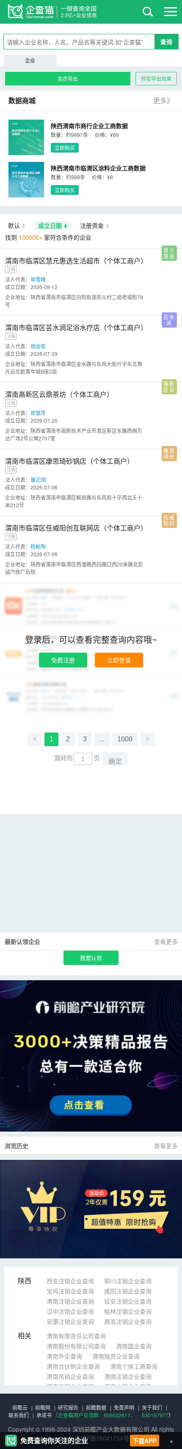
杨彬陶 (38, 546)
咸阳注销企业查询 (128, 1291)
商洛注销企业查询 (128, 1321)
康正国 (38, 479)
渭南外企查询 (64, 1356)
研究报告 (68, 1407)
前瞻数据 (96, 1407)
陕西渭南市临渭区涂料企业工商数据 (98, 168)
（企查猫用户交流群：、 (94, 1415)
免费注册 (63, 660)
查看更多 (166, 941)
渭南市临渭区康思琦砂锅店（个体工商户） (69, 461)
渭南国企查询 (134, 1346)
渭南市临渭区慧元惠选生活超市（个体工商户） (76, 260)
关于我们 (152, 1407)
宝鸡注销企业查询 (70, 1291)
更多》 (163, 100)
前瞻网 (42, 1407)
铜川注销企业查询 (128, 1281)
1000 (124, 739)
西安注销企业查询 (70, 1281)
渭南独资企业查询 (116, 1356)
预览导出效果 (156, 78)
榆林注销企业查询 (128, 1311)
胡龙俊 (38, 346)
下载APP (144, 1440)
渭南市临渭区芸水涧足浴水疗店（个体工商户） (76, 327)
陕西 (24, 1280)
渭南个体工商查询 (133, 1366)
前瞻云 (20, 1407)
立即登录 (119, 660)
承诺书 (44, 1415)
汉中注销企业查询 (70, 1311)
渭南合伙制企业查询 (73, 1366)
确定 (115, 761)
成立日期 (50, 225)
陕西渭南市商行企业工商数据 (89, 125)
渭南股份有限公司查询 (76, 1346)
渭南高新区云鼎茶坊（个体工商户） (59, 394)
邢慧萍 (38, 412)
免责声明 (124, 1407)
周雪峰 (38, 279)
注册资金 (92, 225)
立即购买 (65, 147)
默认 (14, 225)
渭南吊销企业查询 (70, 1376)
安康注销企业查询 (70, 1321)
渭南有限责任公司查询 (76, 1335)
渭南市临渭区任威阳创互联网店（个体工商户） (76, 528)
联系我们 (18, 1415)
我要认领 (91, 958)
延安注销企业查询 (128, 1301)
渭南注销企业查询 (70, 1301)
